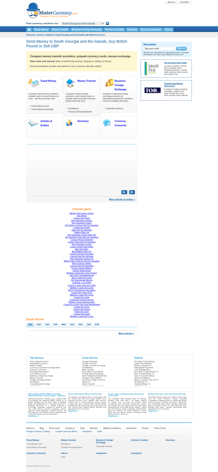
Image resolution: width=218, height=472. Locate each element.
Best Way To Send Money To (146, 372)
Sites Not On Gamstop (82, 230)
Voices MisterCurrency (39, 361)
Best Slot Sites (81, 249)
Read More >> (33, 416)
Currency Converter (38, 370)
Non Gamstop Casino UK (81, 259)
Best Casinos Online (81, 263)
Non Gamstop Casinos (81, 220)
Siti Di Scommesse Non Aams (81, 290)
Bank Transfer (88, 370)
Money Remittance (142, 378)
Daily (63, 457)
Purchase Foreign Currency (93, 380)
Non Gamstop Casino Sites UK (81, 235)
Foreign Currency (89, 363)
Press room (54, 428)
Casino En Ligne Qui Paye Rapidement (82, 304)
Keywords (87, 431)
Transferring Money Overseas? (173, 84)
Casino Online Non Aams (81, 247)
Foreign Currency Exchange (94, 366)
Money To (86, 382)
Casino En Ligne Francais (82, 300)
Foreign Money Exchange (92, 374)
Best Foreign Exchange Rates (94, 376)
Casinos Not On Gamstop (82, 254)
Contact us (70, 428)
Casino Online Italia (82, 270)
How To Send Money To (144, 374)
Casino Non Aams (81, 218)
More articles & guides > (122, 199)
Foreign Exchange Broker (80, 112)
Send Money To (140, 382)
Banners (94, 428)
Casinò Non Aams (81, 309)
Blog (42, 428)
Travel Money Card (40, 106)
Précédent (124, 192)
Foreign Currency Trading (38, 431)
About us (30, 428)
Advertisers (131, 428)
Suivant (132, 192)
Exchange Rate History (39, 372)
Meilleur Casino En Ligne (82, 288)
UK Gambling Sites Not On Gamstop (81, 237)
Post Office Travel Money (92, 372)
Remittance (73, 108)
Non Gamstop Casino (82, 223)
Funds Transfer (88, 384)
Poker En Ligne (82, 312)
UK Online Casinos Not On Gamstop (81, 225)
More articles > (126, 333)
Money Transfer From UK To (146, 380)
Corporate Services (114, 108)
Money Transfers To (142, 366)
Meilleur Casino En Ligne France (81, 273)
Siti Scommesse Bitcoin (81, 280)
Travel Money (48, 80)
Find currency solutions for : (43, 23)
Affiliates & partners (112, 428)
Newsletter (149, 44)
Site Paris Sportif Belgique (82, 275)
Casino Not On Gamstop (82, 239)
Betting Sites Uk (81, 232)
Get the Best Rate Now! (175, 63)
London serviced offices (66, 431)
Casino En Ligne (81, 297)
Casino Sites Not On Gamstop (82, 242)
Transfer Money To (142, 384)
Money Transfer (86, 80)
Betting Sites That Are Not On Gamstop (81, 261)
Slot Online (82, 216)
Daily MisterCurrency (38, 363)
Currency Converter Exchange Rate (45, 368)
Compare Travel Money (92, 378)
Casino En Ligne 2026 (81, 292)
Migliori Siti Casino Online (82, 213)
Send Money (87, 368)
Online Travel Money (143, 363)
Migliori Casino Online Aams (82, 302)
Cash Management (142, 370)
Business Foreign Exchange (120, 85)
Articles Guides (36, 366)
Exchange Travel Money (144, 361)
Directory (83, 121)
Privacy (145, 428)
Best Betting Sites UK (81, 251)
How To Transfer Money (144, 376)
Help (82, 428)
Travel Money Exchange (42, 109)
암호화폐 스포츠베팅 (81, 283)
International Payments (143, 368)
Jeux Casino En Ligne (82, 278)
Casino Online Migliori (81, 268)
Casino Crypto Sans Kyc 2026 (82, 285)
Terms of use (160, 428)
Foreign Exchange (89, 361)
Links (99, 431)
